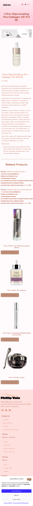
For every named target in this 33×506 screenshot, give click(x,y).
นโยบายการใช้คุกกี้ (8, 503)
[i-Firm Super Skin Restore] (16, 272)
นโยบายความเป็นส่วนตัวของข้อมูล (21, 503)
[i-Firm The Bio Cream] (16, 359)
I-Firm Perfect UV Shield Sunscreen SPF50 (16, 247)
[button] (29, 479)
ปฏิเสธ (16, 495)
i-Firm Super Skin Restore (16, 290)
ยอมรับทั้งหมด (16, 491)
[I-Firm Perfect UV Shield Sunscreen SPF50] (16, 224)
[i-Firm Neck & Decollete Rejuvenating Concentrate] (16, 315)
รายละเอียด (16, 499)
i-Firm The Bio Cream (16, 377)
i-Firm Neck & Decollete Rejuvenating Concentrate (16, 334)
